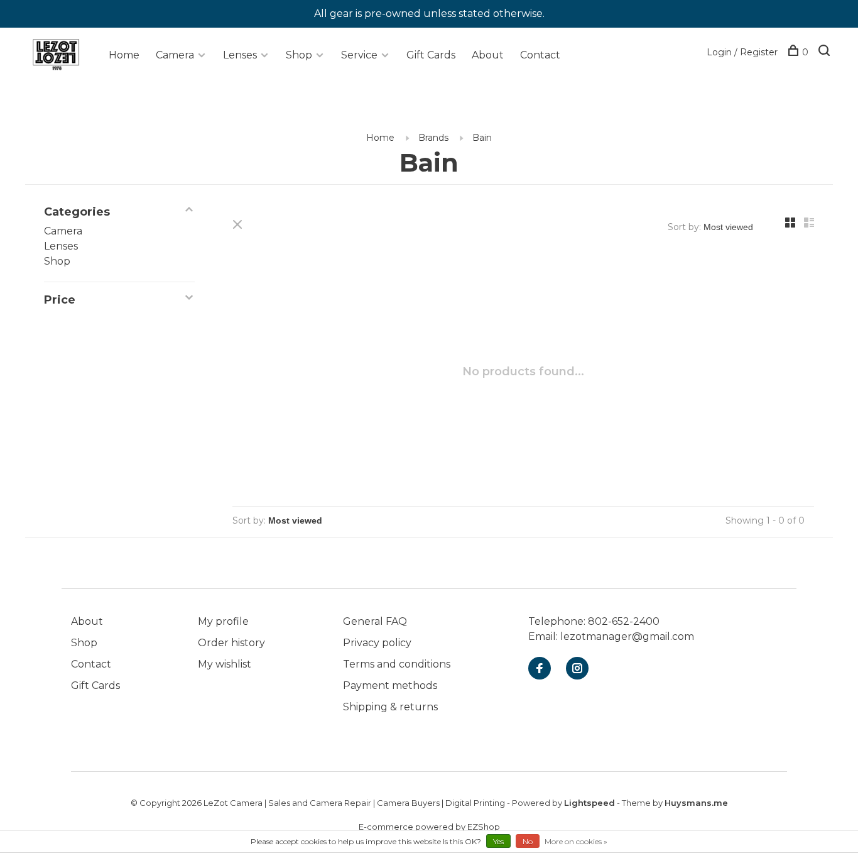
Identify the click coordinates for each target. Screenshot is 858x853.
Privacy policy (377, 643)
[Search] (825, 52)
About (488, 55)
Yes (498, 841)
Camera (175, 55)
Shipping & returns (390, 707)
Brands (433, 137)
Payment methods (390, 685)
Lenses (240, 55)
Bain (482, 137)
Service (359, 55)
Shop (299, 55)
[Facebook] (539, 669)
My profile (223, 621)
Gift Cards (430, 55)
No (528, 841)
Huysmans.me (696, 803)
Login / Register (742, 52)
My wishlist (224, 664)
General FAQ (375, 621)
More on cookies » (576, 841)
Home (124, 55)
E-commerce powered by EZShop (429, 827)
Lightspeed (589, 803)
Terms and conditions (396, 664)
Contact (540, 55)
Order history (231, 643)
